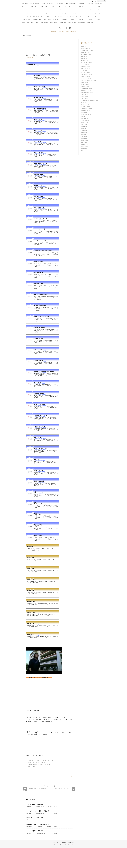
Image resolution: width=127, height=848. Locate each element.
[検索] (105, 1)
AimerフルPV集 (84, 60)
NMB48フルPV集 (85, 86)
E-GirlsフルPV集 (85, 64)
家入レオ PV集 (84, 124)
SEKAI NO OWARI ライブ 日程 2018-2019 (39, 764)
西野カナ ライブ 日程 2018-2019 (36, 762)
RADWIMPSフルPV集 (86, 90)
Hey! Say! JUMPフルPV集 (87, 50)
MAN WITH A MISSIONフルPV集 (88, 80)
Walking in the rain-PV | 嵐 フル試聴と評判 (37, 811)
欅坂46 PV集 (84, 151)
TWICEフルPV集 (85, 98)
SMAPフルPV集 (84, 96)
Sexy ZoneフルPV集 (85, 68)
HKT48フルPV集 (85, 70)
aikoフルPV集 (84, 58)
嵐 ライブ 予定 (31, 766)
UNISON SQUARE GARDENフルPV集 (89, 100)
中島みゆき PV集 (85, 140)
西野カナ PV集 (84, 138)
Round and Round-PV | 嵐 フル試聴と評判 (37, 824)
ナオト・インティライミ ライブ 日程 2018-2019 (40, 760)
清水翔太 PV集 (84, 136)
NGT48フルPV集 (85, 84)
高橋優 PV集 (84, 128)
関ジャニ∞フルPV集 (85, 48)
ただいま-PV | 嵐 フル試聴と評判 (34, 804)
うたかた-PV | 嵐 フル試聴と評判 (34, 830)
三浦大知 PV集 (84, 130)
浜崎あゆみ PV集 (85, 146)
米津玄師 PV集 (84, 148)
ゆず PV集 (83, 116)
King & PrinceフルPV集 (86, 74)
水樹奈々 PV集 (84, 132)
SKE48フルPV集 (85, 94)
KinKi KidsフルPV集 (85, 76)
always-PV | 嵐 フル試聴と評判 (34, 817)
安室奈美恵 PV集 (85, 118)
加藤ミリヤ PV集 (85, 122)
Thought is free (71, 844)
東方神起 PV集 (84, 142)
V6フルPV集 (84, 102)
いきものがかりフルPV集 (86, 108)
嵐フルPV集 (83, 46)
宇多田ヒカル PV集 (85, 120)
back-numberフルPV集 (86, 62)
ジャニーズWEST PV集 (86, 114)
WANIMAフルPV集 (85, 104)
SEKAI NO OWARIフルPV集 (87, 92)
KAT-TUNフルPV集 (85, 72)
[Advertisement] (49, 46)
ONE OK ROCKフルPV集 (86, 88)
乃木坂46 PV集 (84, 144)
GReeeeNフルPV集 (85, 66)
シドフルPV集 (84, 112)
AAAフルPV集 (84, 56)
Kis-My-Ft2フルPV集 (86, 78)
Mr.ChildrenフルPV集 (86, 54)
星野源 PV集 (84, 134)
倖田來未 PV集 (84, 126)
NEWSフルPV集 (84, 82)
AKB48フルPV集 (85, 52)
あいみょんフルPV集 (85, 106)
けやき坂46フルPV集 (86, 110)
